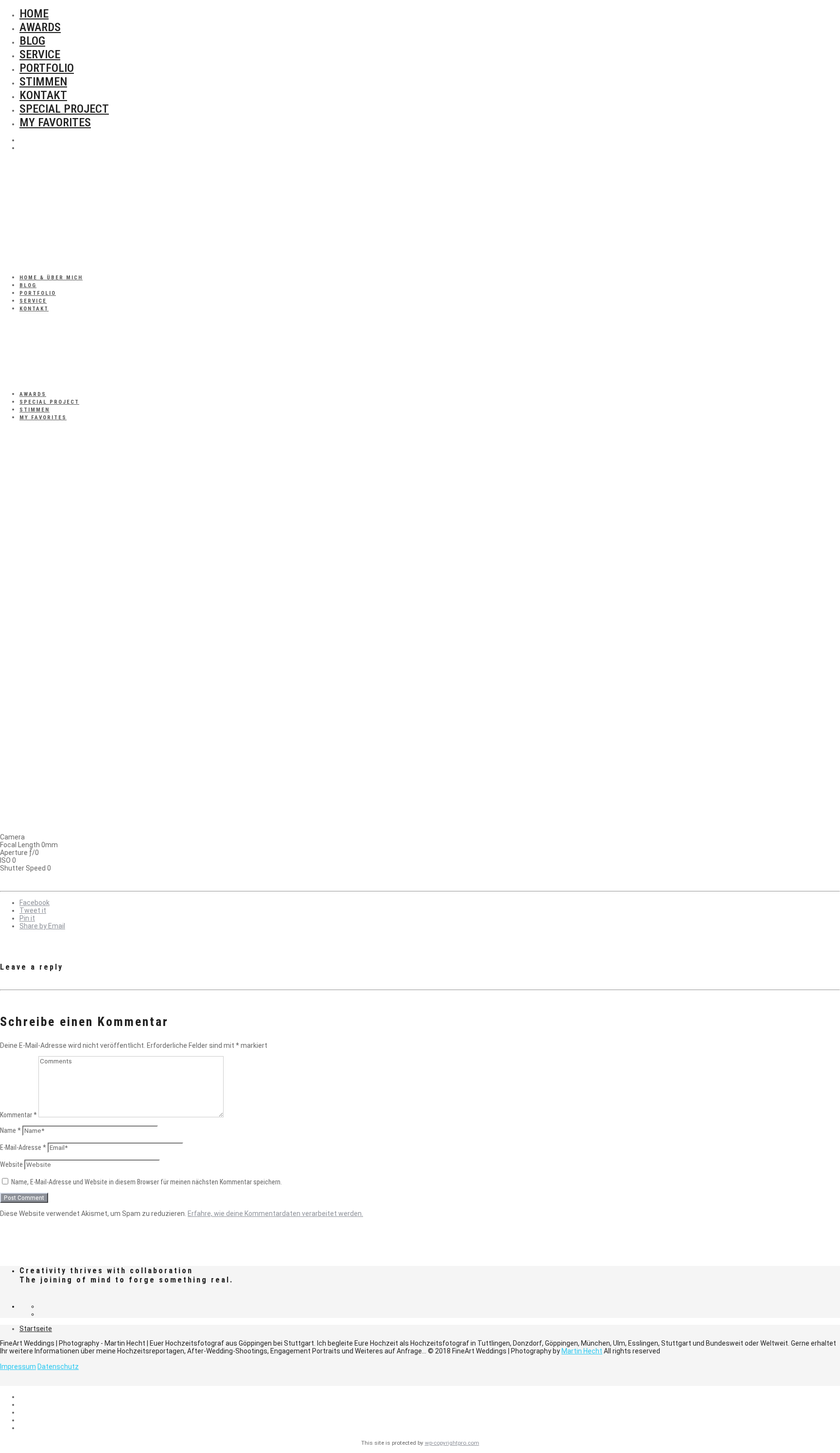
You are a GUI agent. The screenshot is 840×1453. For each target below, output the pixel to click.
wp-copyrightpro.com (452, 1442)
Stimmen (43, 81)
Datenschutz (58, 1366)
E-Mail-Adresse (23, 1147)
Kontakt (43, 95)
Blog (32, 41)
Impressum (18, 1366)
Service (39, 54)
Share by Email (42, 926)
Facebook (34, 902)
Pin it (27, 918)
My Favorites (55, 122)
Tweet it (32, 910)
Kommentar (18, 1115)
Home (34, 13)
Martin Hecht (581, 1351)
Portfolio (46, 68)
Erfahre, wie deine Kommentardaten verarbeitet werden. (275, 1213)
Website (11, 1164)
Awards (40, 27)
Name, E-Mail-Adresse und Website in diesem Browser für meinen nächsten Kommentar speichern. (146, 1182)
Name (10, 1130)
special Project (64, 109)
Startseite (35, 1329)
